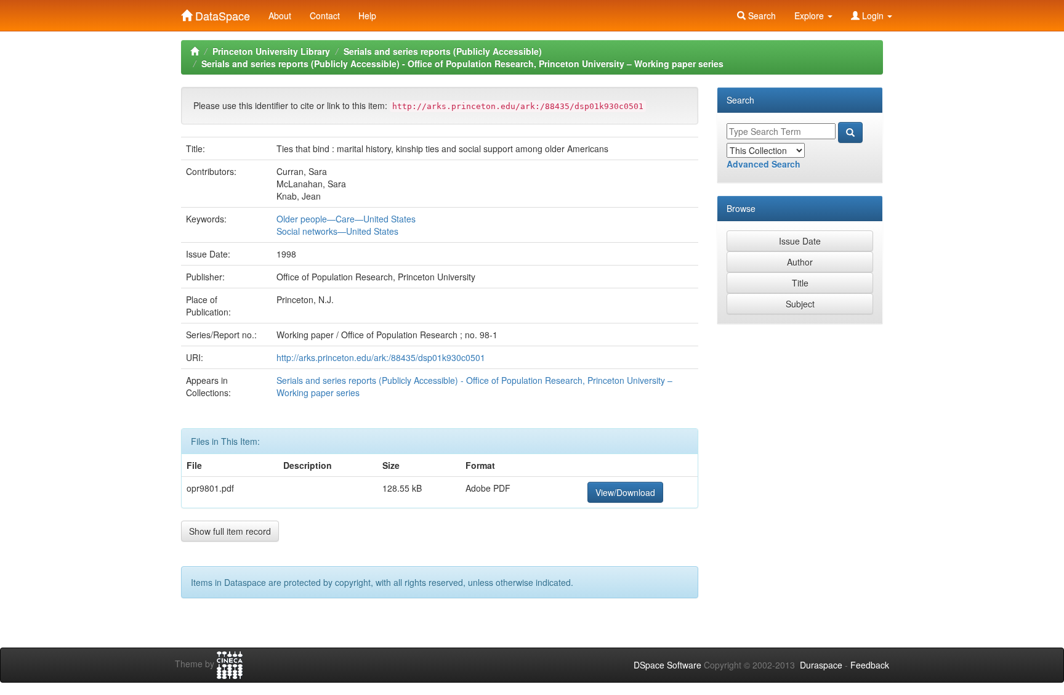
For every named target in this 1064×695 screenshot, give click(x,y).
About (279, 15)
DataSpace (221, 12)
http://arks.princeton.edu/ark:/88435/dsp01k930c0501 (380, 357)
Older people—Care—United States (346, 219)
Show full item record (230, 531)
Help (367, 15)
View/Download (625, 492)
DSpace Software (667, 665)
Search (761, 15)
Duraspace (821, 665)
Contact (325, 15)
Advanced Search (763, 164)
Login (873, 15)
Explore (810, 15)
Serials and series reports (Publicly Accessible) (443, 51)
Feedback (869, 665)
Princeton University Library (271, 51)
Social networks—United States (337, 231)
